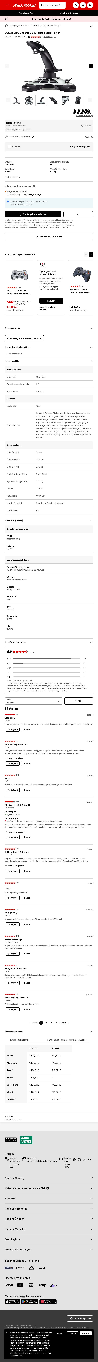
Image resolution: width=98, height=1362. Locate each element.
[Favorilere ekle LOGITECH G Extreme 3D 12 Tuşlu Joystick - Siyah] (91, 26)
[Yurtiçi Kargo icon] (31, 1268)
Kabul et (86, 1333)
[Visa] (9, 1285)
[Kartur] (20, 1268)
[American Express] (31, 1285)
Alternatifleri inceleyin (49, 236)
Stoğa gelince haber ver (35, 214)
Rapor (27, 729)
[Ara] (42, 5)
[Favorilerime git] (83, 5)
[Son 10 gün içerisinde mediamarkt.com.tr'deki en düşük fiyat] (31, 302)
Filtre (80, 701)
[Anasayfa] (6, 25)
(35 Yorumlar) (47, 37)
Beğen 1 (14, 898)
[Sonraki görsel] (91, 66)
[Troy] (43, 1285)
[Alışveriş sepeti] (90, 5)
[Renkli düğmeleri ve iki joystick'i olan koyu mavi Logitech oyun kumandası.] (82, 274)
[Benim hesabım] (76, 5)
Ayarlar (72, 1333)
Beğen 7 (14, 763)
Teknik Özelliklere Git (12, 177)
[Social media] (75, 1159)
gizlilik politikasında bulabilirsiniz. (55, 227)
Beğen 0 (14, 729)
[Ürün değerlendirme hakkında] (34, 652)
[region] (49, 1074)
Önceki (35, 1023)
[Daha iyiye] (26, 1140)
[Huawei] (48, 1301)
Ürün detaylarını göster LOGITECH (24, 338)
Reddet (60, 1333)
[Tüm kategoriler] (7, 5)
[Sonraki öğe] (91, 254)
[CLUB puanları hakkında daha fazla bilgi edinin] (33, 137)
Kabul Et (51, 300)
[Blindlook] (11, 1140)
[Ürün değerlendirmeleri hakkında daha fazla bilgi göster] (55, 37)
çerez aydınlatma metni (39, 1353)
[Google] (29, 1301)
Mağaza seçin (35, 194)
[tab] (19, 1040)
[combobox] (54, 5)
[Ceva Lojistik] (9, 1268)
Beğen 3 (14, 837)
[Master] (20, 1285)
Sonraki (62, 1023)
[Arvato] (43, 1268)
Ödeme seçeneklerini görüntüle (18, 129)
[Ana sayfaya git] (24, 5)
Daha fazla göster (15, 758)
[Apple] (12, 1301)
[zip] (54, 1285)
